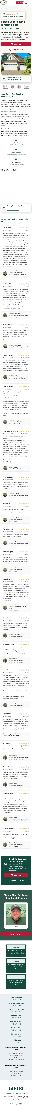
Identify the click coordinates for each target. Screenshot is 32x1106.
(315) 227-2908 (16, 1005)
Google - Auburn (21, 1088)
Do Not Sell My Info (20, 1097)
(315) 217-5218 (16, 1042)
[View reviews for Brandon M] (5, 346)
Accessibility (8, 1097)
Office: (16, 1053)
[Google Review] (22, 87)
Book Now (17, 44)
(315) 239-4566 (16, 1036)
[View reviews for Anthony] (5, 315)
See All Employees (16, 934)
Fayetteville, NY (9, 230)
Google (16, 1088)
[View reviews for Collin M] (5, 468)
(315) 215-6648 (17, 50)
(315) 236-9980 (16, 1012)
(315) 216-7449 (16, 1018)
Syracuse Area (9, 8)
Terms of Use (9, 1093)
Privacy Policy (20, 1093)
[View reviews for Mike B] (5, 273)
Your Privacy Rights (15, 1100)
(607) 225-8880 (16, 1030)
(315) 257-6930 (16, 1024)
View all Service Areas (13, 210)
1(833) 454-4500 (17, 881)
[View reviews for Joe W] (5, 660)
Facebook (11, 1088)
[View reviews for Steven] (5, 377)
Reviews (3, 8)
